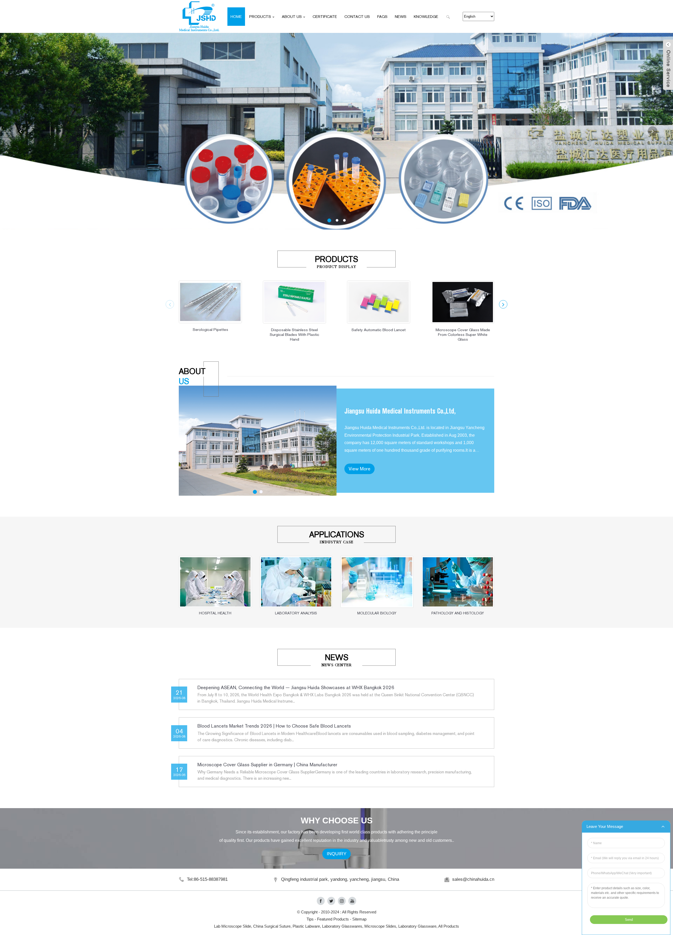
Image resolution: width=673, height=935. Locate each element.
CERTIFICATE (325, 16)
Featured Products (333, 919)
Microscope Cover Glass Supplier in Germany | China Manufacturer (267, 764)
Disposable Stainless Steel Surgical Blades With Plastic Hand (294, 334)
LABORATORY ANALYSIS (296, 613)
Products (260, 16)
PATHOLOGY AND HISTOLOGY (457, 613)
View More (359, 468)
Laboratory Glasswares (342, 926)
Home (236, 16)
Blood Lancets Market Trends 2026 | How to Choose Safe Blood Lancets (274, 726)
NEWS (400, 16)
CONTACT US (357, 16)
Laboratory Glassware (417, 926)
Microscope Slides (380, 926)
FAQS (382, 16)
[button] (20, 131)
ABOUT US (292, 16)
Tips (310, 919)
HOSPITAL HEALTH (215, 613)
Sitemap (359, 919)
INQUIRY (336, 853)
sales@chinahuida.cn (473, 879)
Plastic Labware (306, 926)
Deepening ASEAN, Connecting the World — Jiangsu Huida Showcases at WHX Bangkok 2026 (295, 687)
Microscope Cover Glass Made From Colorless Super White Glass (463, 334)
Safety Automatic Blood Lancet (378, 329)
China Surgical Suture (271, 926)
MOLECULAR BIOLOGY (376, 613)
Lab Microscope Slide (232, 926)
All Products (448, 926)
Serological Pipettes (210, 329)
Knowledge (426, 16)
